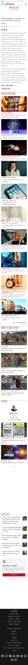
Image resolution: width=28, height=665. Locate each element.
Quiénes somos (14, 613)
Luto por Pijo (7, 1)
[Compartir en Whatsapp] (2, 29)
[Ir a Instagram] (10, 656)
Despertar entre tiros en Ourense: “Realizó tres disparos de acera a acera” (11, 553)
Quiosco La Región (14, 618)
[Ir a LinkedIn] (14, 656)
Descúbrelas (14, 574)
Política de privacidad (14, 642)
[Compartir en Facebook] (4, 29)
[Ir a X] (6, 656)
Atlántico (14, 633)
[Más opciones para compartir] (9, 29)
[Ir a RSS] (16, 659)
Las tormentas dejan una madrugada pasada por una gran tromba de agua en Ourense (11, 529)
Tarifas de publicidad (14, 621)
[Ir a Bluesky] (21, 656)
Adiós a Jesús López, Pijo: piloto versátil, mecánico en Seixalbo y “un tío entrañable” (11, 545)
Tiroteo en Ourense (17, 1)
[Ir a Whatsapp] (25, 656)
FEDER (14, 650)
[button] (26, 4)
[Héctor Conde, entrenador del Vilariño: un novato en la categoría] (14, 360)
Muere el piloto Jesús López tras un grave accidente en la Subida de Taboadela (11, 537)
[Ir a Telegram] (12, 659)
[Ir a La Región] (8, 4)
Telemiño (14, 631)
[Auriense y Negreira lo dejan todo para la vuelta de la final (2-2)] (14, 382)
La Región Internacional (14, 628)
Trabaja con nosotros (14, 616)
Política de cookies (14, 645)
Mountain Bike (6, 88)
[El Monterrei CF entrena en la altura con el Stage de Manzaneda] (14, 338)
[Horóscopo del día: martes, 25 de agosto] (14, 452)
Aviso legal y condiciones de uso (14, 647)
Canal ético (14, 640)
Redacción (3, 23)
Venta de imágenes (14, 624)
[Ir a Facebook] (2, 656)
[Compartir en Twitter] (7, 29)
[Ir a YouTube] (17, 656)
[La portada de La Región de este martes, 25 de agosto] (14, 430)
